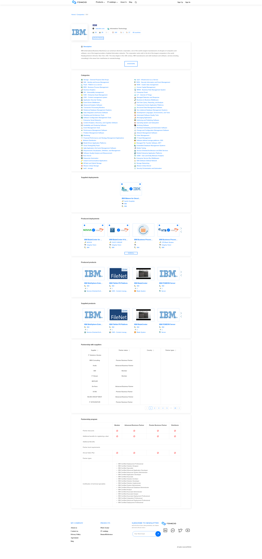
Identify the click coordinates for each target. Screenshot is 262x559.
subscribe (158, 534)
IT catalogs (111, 2)
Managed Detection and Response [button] (148, 97)
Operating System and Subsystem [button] (148, 123)
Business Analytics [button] (89, 90)
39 (96, 32)
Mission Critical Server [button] (144, 166)
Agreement (74, 538)
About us (74, 528)
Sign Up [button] (180, 2)
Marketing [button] (87, 135)
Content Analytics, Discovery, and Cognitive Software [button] (101, 123)
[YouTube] (187, 530)
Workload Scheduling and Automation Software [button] (152, 128)
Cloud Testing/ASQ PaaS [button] (92, 145)
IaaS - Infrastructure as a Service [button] (147, 79)
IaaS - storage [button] (88, 168)
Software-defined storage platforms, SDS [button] (150, 140)
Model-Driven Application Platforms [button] (95, 143)
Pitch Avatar (105, 528)
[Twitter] (180, 530)
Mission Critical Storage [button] (91, 166)
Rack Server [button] (87, 155)
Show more (131, 63)
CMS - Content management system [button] (95, 97)
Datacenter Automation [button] (91, 158)
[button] (95, 291)
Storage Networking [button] (143, 163)
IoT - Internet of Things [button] (144, 95)
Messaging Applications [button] (144, 117)
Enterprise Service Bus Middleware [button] (148, 158)
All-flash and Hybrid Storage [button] (92, 163)
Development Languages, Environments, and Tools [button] (153, 112)
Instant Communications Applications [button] (95, 160)
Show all (131, 253)
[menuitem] (86, 532)
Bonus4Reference (107, 534)
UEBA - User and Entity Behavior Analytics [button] (150, 155)
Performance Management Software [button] (95, 130)
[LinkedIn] (165, 530)
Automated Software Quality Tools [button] (148, 115)
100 (116, 32)
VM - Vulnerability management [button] (94, 92)
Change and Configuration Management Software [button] (153, 130)
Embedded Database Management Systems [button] (151, 145)
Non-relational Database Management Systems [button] (152, 110)
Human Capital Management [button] (146, 87)
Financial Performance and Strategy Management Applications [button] (104, 138)
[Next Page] (179, 408)
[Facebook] (172, 530)
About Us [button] (123, 2)
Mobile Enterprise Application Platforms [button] (149, 153)
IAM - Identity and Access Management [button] (96, 82)
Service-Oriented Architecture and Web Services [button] (152, 150)
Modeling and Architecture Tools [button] (94, 115)
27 (129, 32)
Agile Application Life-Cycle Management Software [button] (100, 148)
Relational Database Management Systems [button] (98, 110)
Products (99, 2)
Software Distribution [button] (89, 140)
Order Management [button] (143, 135)
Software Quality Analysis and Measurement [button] (98, 153)
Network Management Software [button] (147, 133)
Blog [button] (130, 2)
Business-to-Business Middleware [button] (148, 100)
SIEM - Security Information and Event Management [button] (153, 82)
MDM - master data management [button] (147, 84)
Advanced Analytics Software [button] (93, 105)
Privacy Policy (76, 534)
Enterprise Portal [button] (142, 92)
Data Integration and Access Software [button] (96, 112)
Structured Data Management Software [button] (149, 107)
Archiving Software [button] (143, 125)
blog (72, 541)
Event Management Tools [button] (92, 128)
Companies (80, 14)
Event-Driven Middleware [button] (92, 102)
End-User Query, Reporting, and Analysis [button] (150, 102)
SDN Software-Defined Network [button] (147, 160)
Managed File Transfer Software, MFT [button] (149, 143)
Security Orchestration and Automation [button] (149, 168)
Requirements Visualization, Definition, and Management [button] (102, 150)
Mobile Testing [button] (141, 148)
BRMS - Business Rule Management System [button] (151, 90)
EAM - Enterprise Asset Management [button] (95, 95)
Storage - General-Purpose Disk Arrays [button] (96, 79)
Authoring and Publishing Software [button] (148, 120)
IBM (125, 206)
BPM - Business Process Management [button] (96, 87)
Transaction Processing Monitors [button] (94, 107)
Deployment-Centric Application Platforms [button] (150, 105)
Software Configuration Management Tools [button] (97, 117)
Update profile (98, 38)
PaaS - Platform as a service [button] (93, 84)
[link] (136, 2)
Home (73, 14)
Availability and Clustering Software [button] (95, 125)
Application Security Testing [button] (92, 100)
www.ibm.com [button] (100, 28)
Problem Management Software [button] (94, 133)
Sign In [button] (187, 2)
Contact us (74, 531)
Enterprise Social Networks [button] (92, 120)
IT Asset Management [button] (144, 138)
